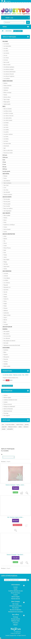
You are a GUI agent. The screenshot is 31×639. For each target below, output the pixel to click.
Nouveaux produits (15, 618)
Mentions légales (7, 397)
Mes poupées (6, 331)
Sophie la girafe (7, 104)
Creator (5, 245)
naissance (25, 426)
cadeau (20, 426)
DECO (4, 106)
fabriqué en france (12, 426)
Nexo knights (6, 259)
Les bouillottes (7, 78)
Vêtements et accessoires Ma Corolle (12, 345)
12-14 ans (5, 169)
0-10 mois (5, 155)
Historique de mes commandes (15, 611)
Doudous (5, 83)
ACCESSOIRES (6, 347)
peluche (27, 424)
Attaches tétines (7, 97)
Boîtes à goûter (7, 366)
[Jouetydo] (15, 11)
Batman (5, 238)
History (5, 301)
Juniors (5, 257)
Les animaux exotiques (9, 69)
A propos (5, 402)
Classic (5, 243)
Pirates (5, 305)
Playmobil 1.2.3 (7, 287)
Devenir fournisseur (8, 411)
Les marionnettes (7, 46)
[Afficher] (27, 493)
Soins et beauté (7, 229)
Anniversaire (6, 145)
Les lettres (6, 125)
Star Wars (6, 264)
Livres (5, 187)
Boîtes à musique (7, 92)
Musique (5, 176)
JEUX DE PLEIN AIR (7, 326)
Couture (5, 227)
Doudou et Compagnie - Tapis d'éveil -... (15, 554)
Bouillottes (6, 350)
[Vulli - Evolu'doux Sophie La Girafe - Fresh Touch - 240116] (15, 505)
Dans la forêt (6, 62)
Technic (5, 268)
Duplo (5, 250)
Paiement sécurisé (8, 404)
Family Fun (6, 299)
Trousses (6, 361)
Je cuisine (6, 273)
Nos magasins (7, 415)
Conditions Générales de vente (10, 399)
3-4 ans (4, 162)
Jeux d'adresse (7, 180)
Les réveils (6, 136)
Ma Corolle (6, 343)
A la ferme (6, 60)
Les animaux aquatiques (9, 67)
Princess (5, 308)
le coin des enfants (10, 424)
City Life (5, 292)
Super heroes (6, 266)
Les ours (5, 55)
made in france (19, 424)
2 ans (4, 159)
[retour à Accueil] (2, 31)
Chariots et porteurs (8, 194)
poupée (3, 429)
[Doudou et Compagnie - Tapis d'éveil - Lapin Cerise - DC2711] (15, 543)
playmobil (4, 426)
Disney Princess (7, 247)
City (4, 241)
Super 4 (5, 317)
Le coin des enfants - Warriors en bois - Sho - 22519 (15, 375)
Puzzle (5, 178)
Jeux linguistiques (7, 210)
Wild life (5, 319)
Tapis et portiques (7, 183)
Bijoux (5, 352)
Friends (5, 254)
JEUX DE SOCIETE (7, 196)
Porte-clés (6, 359)
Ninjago (5, 261)
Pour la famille (7, 206)
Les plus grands (6, 171)
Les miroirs (6, 127)
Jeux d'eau (6, 190)
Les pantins (6, 132)
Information (7, 391)
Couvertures (6, 87)
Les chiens (6, 50)
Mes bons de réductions (15, 609)
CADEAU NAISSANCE (8, 80)
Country (5, 294)
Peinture (5, 217)
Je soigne (6, 324)
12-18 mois (5, 157)
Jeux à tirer (6, 185)
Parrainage (6, 413)
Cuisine (5, 231)
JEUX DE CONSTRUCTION (9, 234)
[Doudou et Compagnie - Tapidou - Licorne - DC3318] (15, 473)
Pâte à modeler (7, 215)
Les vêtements (7, 338)
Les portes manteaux (8, 134)
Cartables (6, 363)
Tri (1, 454)
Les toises (6, 141)
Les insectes (6, 53)
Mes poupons (6, 333)
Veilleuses (6, 90)
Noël (4, 148)
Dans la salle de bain (8, 150)
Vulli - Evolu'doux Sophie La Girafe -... (15, 517)
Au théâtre (6, 280)
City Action (6, 289)
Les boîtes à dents (8, 111)
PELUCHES (5, 41)
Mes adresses (15, 607)
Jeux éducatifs (7, 192)
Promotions (7, 371)
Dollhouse (6, 310)
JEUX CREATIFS (6, 213)
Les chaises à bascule (8, 115)
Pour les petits (7, 199)
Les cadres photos (8, 118)
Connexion (8, 1)
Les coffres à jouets (8, 120)
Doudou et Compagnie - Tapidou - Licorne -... (15, 484)
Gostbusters (6, 312)
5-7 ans (4, 164)
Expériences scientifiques (9, 224)
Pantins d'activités (8, 85)
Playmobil (6, 285)
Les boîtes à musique (8, 113)
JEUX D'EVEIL (6, 173)
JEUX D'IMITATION (7, 271)
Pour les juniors (7, 201)
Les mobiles (6, 129)
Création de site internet (15, 633)
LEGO (5, 236)
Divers (5, 322)
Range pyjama (7, 101)
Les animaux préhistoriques (9, 71)
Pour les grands (7, 203)
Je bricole (6, 275)
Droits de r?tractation (8, 408)
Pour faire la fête (7, 143)
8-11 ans (4, 166)
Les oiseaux (6, 57)
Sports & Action (7, 315)
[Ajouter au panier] (21, 493)
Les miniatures (7, 282)
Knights (5, 303)
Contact (15, 589)
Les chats (6, 48)
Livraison (6, 395)
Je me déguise (7, 278)
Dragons (5, 296)
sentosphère (10, 429)
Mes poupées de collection (9, 340)
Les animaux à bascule (9, 74)
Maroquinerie (6, 357)
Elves (5, 252)
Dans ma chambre (8, 108)
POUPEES (5, 329)
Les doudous (6, 43)
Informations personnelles (15, 605)
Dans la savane (7, 64)
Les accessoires (7, 336)
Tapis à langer (7, 99)
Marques (16, 624)
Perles (5, 222)
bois (3, 424)
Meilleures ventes (15, 620)
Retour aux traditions (8, 208)
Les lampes (6, 122)
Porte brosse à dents (8, 152)
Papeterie (6, 354)
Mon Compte (16, 604)
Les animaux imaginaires (9, 76)
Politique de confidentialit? (9, 406)
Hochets (5, 94)
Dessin (5, 220)
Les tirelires (6, 138)
